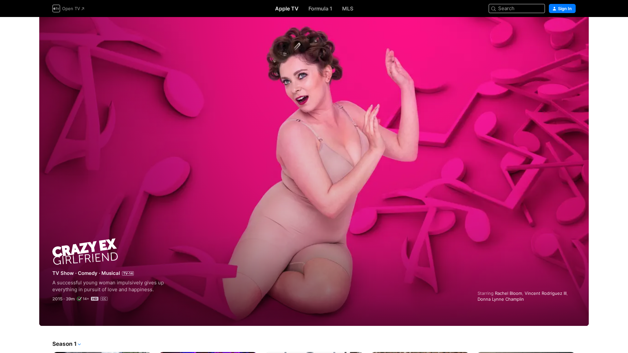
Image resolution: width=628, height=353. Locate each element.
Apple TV (287, 8)
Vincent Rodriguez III (546, 293)
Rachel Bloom (508, 293)
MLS (347, 8)
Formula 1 (320, 8)
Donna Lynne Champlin (501, 299)
